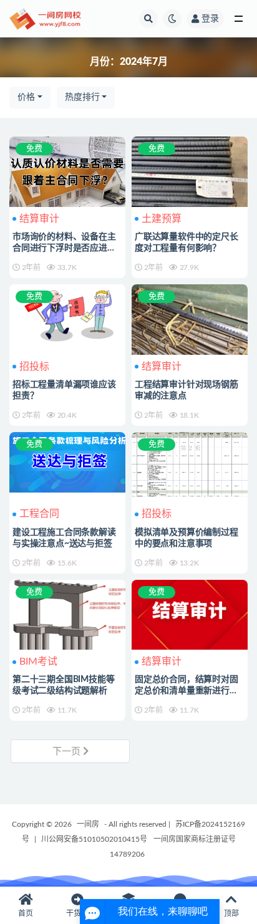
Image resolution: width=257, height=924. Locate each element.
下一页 (67, 751)
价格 (26, 97)
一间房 (88, 824)
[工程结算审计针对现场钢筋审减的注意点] (189, 320)
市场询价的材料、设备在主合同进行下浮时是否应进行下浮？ (64, 248)
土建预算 (162, 219)
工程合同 (39, 514)
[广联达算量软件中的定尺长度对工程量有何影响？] (189, 180)
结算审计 (39, 219)
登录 (210, 18)
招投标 (34, 367)
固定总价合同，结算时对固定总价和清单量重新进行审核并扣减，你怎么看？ (186, 690)
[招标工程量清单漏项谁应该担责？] (67, 311)
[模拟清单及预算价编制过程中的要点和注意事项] (189, 463)
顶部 (231, 913)
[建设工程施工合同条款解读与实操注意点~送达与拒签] (67, 461)
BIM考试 (38, 662)
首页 (25, 913)
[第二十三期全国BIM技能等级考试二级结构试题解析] (67, 625)
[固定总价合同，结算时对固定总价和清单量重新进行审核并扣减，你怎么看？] (189, 614)
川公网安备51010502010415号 (94, 839)
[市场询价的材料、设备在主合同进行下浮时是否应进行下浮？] (67, 171)
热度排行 (82, 97)
